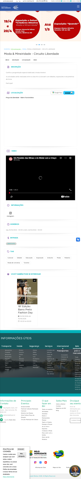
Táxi (6, 365)
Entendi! (21, 449)
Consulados (64, 355)
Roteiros (44, 439)
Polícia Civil (35, 355)
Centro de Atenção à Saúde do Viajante (21, 360)
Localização (26, 60)
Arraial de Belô (25, 406)
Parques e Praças (47, 424)
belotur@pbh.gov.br (9, 415)
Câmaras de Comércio (64, 358)
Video (35, 60)
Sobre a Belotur (60, 404)
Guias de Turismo (49, 364)
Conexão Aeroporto (8, 353)
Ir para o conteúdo (56, 1)
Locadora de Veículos (50, 351)
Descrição (15, 60)
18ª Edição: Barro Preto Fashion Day (25, 309)
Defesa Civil (35, 362)
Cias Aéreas (50, 373)
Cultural (10, 258)
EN (38, 1)
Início (7, 60)
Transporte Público (8, 368)
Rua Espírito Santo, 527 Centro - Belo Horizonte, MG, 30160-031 (8, 410)
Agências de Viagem (50, 360)
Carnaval (23, 411)
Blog (57, 410)
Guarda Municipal (35, 366)
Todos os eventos (47, 409)
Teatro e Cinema (47, 422)
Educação (29, 258)
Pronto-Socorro (21, 351)
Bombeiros (36, 358)
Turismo (26, 263)
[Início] (9, 5)
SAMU (21, 367)
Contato (58, 406)
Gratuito (50, 258)
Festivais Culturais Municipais (29, 408)
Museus (44, 420)
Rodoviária (8, 356)
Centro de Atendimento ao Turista (51, 369)
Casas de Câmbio (49, 355)
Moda (24, 49)
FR (40, 1)
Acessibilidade (8, 1)
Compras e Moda (47, 430)
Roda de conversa (14, 263)
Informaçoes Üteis (40, 467)
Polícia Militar (35, 351)
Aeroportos (8, 350)
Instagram (10, 216)
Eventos (7, 49)
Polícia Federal (63, 362)
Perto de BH (45, 437)
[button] (36, 44)
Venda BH (78, 389)
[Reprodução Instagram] (20, 26)
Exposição (17, 49)
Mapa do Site (57, 467)
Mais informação (8, 477)
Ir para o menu (66, 1)
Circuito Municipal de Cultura (29, 419)
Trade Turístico (77, 358)
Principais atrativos (78, 386)
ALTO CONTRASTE (28, 1)
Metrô (6, 363)
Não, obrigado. (21, 455)
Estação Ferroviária (8, 360)
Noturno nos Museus (27, 413)
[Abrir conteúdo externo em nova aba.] (57, 93)
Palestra (67, 258)
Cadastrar (76, 420)
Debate (19, 258)
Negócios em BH (61, 408)
